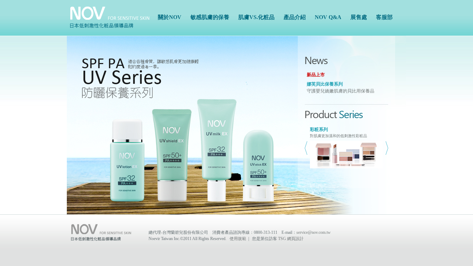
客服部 (384, 17)
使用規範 (238, 238)
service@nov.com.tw (313, 232)
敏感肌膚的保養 (209, 17)
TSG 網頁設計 (291, 238)
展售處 (358, 17)
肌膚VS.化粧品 (256, 17)
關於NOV (169, 17)
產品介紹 (295, 17)
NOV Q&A (328, 17)
